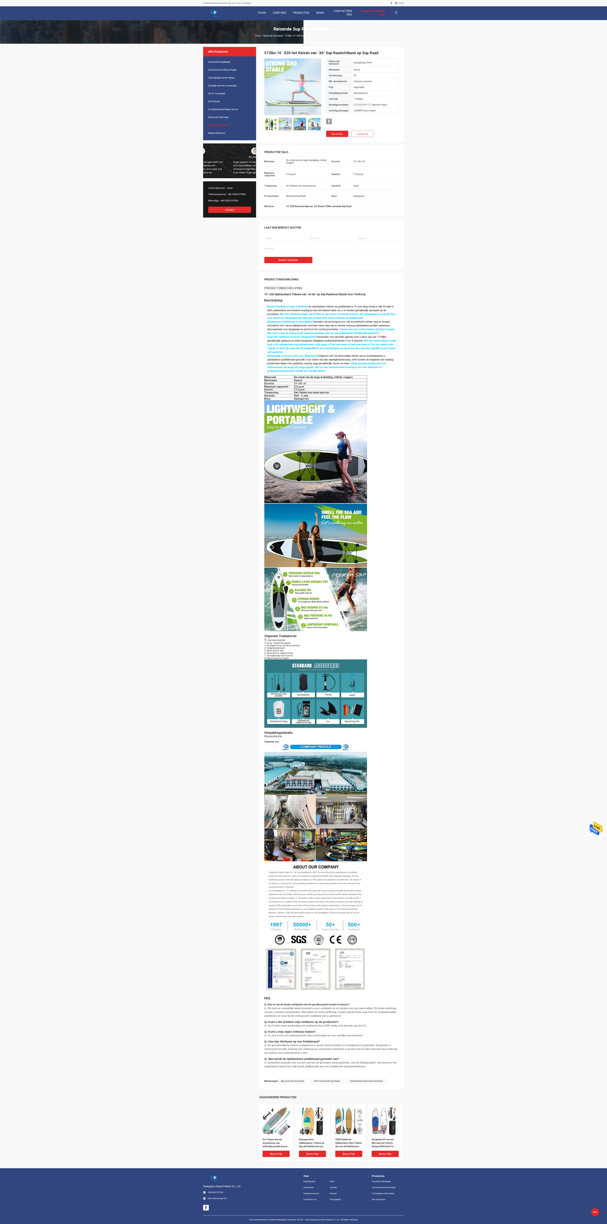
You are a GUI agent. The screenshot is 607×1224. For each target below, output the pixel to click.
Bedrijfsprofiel (309, 1181)
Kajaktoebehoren (216, 133)
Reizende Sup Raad (273, 35)
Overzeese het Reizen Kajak (222, 70)
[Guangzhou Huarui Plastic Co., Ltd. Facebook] (391, 3)
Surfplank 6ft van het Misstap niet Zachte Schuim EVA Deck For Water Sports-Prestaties (385, 1143)
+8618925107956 (229, 200)
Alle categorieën (378, 1199)
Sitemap (333, 1193)
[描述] (396, 12)
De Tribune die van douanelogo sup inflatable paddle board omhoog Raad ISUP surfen (275, 1143)
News (332, 1181)
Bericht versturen (288, 260)
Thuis (258, 35)
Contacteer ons (310, 1199)
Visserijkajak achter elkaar (221, 77)
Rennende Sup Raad (218, 117)
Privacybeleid (335, 1199)
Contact (229, 209)
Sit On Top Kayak (216, 93)
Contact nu (362, 134)
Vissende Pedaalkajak (219, 62)
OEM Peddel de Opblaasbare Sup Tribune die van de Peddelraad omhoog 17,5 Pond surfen (348, 1143)
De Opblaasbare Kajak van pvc (223, 109)
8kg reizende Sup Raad (292, 1081)
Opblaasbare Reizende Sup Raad (366, 1081)
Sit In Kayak (214, 101)
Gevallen (333, 1187)
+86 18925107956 (236, 194)
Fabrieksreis (309, 1187)
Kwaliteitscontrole (311, 1193)
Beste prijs (337, 134)
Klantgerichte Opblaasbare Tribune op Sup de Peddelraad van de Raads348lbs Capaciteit (311, 1143)
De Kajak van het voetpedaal (222, 85)
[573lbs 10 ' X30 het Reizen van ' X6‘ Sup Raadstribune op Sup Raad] (292, 86)
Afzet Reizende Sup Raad (327, 1081)
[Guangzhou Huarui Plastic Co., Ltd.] (213, 13)
